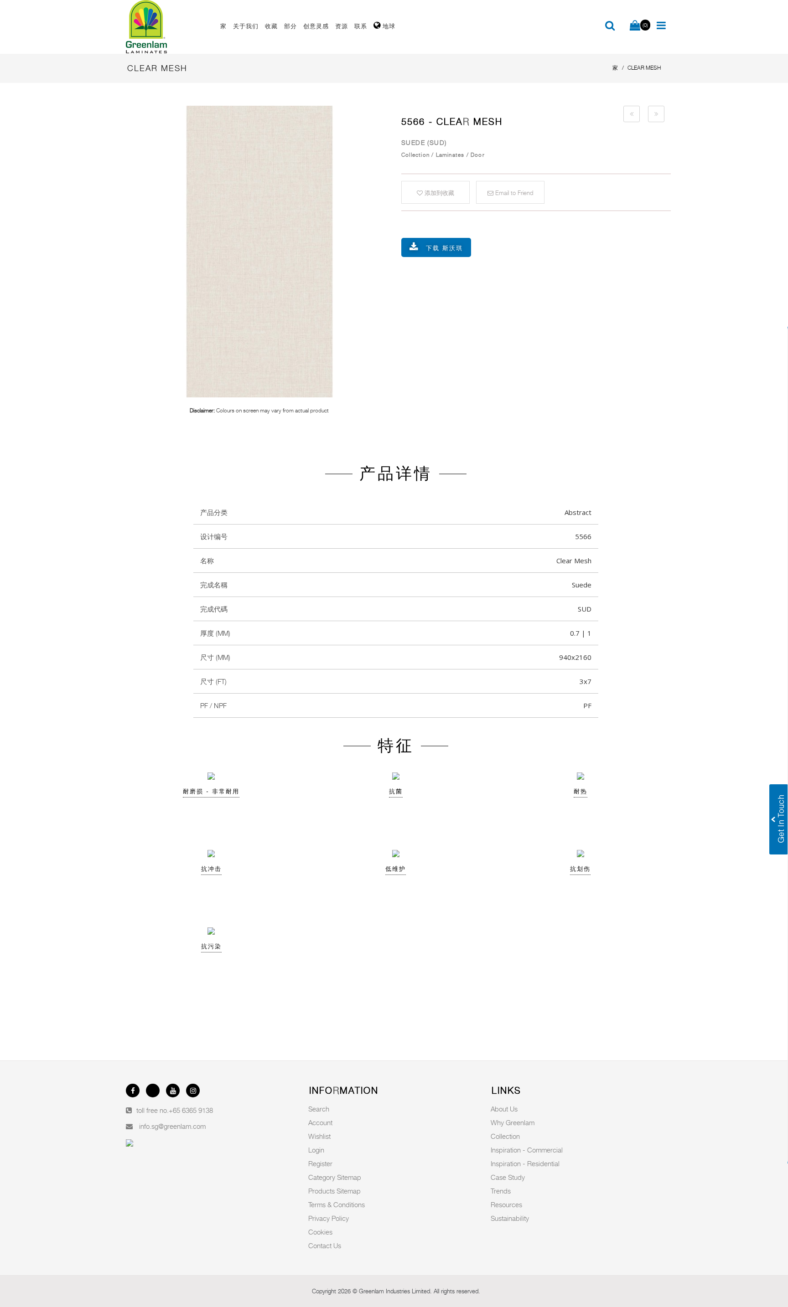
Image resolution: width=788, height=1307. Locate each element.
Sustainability (510, 1218)
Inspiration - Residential (525, 1163)
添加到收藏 (438, 192)
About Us (504, 1109)
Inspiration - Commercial (527, 1150)
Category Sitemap (334, 1177)
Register (320, 1163)
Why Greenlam (512, 1122)
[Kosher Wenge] (631, 114)
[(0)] (635, 26)
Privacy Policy (328, 1218)
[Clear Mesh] (259, 251)
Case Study (508, 1177)
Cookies (320, 1232)
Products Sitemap (334, 1191)
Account (320, 1122)
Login (316, 1150)
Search (318, 1109)
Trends (501, 1191)
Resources (506, 1204)
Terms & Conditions (336, 1204)
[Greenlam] (168, 27)
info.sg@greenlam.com (172, 1126)
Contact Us (324, 1245)
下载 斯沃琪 (444, 248)
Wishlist (319, 1136)
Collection (505, 1136)
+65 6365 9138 (191, 1110)
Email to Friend (513, 192)
